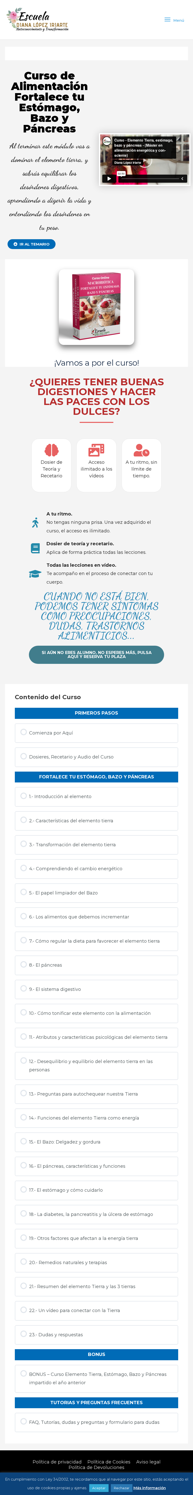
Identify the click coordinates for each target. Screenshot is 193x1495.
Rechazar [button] (121, 1488)
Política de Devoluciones (96, 1467)
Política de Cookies (108, 1462)
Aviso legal (148, 1462)
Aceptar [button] (99, 1488)
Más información (149, 1487)
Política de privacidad (57, 1462)
